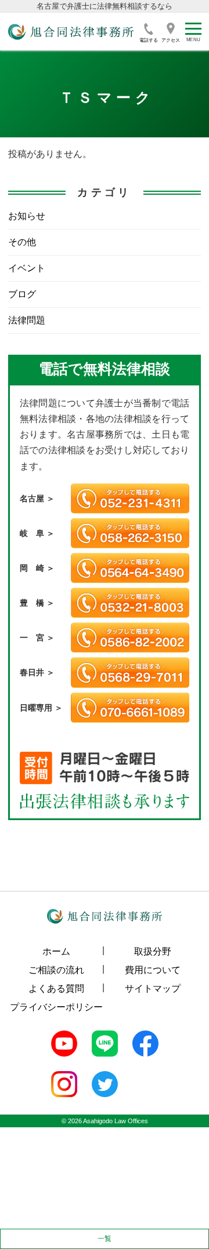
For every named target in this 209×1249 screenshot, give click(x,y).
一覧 (104, 1239)
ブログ (22, 294)
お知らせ (26, 216)
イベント (26, 268)
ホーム (56, 951)
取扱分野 (152, 951)
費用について (153, 970)
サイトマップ (153, 988)
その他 (22, 242)
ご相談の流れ (56, 970)
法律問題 (26, 320)
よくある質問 (56, 988)
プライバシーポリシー (56, 1007)
